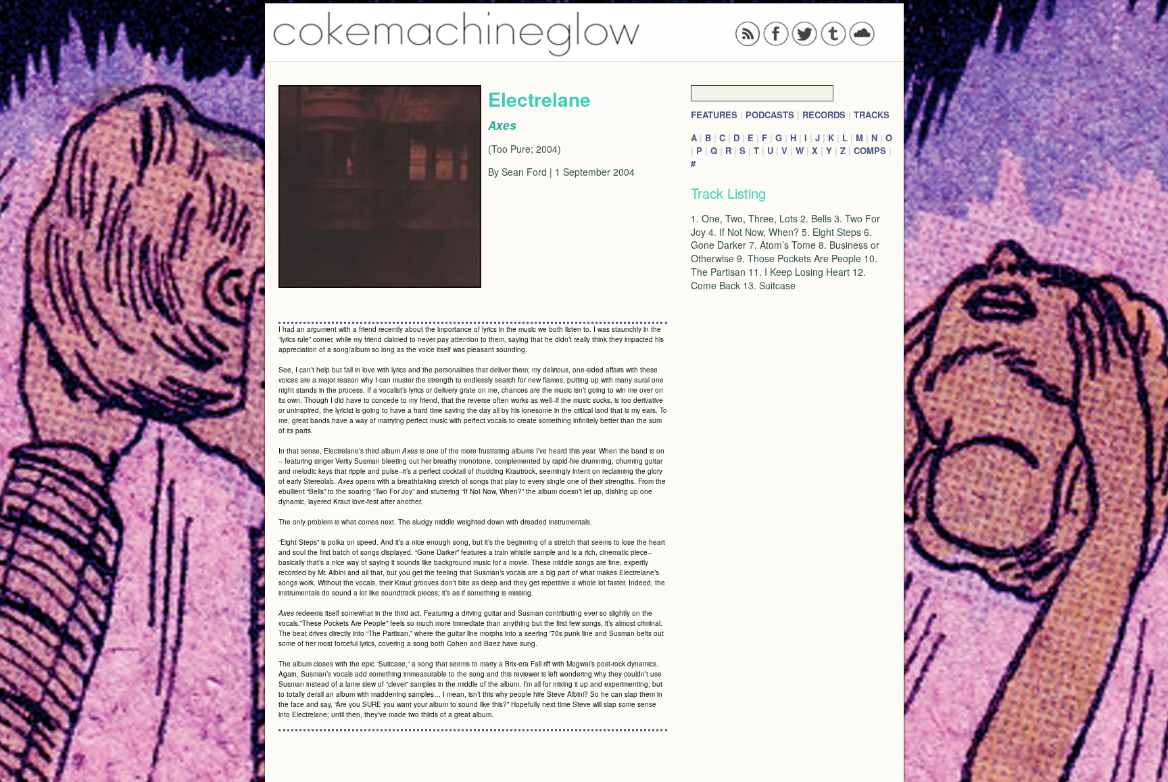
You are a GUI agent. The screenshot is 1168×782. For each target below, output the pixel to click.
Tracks (872, 114)
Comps (870, 150)
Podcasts (770, 114)
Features (714, 114)
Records (824, 114)
